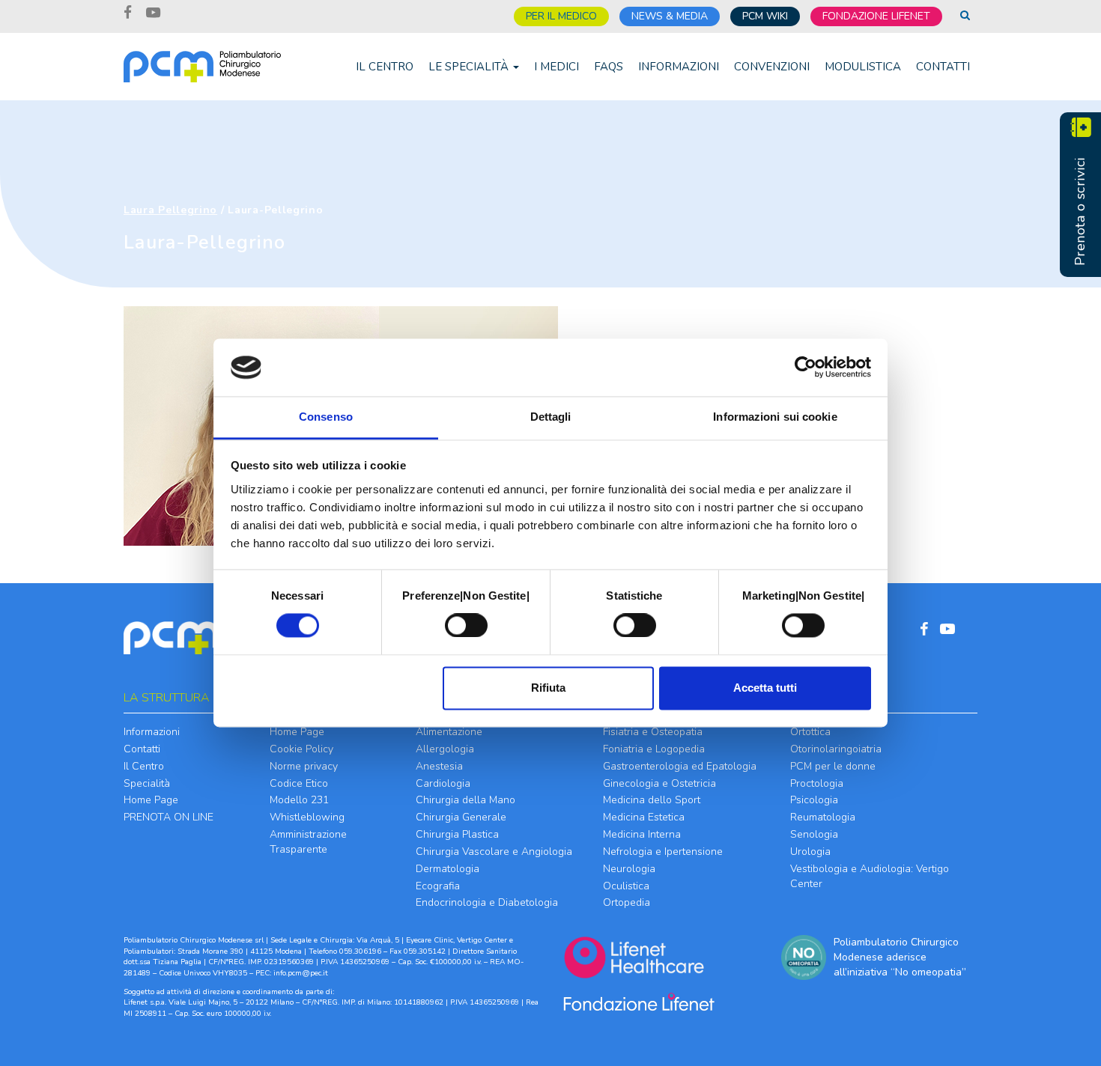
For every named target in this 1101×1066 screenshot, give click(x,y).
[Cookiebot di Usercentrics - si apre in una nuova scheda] (805, 367)
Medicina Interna (642, 834)
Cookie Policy (301, 749)
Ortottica (810, 732)
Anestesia (439, 766)
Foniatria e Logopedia (654, 749)
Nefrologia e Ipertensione (663, 851)
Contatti (943, 66)
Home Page (151, 800)
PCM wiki (765, 16)
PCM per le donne (833, 766)
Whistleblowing (307, 817)
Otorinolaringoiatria (836, 749)
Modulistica (863, 66)
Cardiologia (443, 783)
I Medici (556, 66)
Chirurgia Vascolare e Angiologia (494, 851)
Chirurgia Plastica (457, 834)
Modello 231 (299, 800)
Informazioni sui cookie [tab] (775, 416)
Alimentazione (449, 732)
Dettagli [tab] (550, 416)
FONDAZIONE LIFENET (876, 16)
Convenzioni (772, 66)
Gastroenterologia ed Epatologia (679, 766)
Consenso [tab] (326, 416)
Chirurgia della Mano (465, 800)
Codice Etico (299, 783)
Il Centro (384, 66)
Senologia (814, 834)
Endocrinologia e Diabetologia (487, 902)
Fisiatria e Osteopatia (653, 732)
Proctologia (816, 783)
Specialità (147, 783)
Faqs (608, 66)
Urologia (810, 851)
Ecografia (438, 886)
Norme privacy (304, 766)
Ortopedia (626, 902)
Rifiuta (548, 687)
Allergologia (445, 749)
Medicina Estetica (644, 817)
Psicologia (814, 800)
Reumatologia (822, 817)
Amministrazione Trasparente (308, 841)
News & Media (669, 16)
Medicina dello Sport (651, 800)
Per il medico (561, 16)
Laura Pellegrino (170, 210)
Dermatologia (447, 869)
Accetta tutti (765, 687)
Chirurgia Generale (461, 817)
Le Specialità (470, 66)
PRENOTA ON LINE (168, 817)
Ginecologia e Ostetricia (659, 783)
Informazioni (678, 66)
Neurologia (629, 869)
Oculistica (626, 886)
